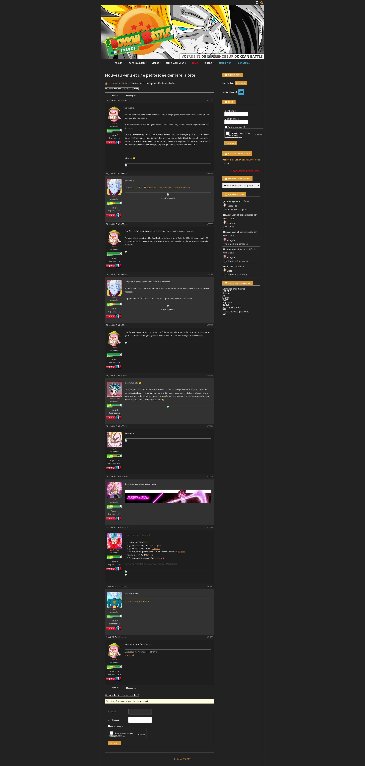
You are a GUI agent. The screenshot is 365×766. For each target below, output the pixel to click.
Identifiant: (112, 711)
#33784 (210, 476)
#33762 (210, 325)
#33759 (210, 224)
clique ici (181, 551)
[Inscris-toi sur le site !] (241, 82)
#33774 (210, 426)
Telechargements (176, 63)
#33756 (210, 101)
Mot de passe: (113, 720)
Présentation (123, 83)
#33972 (210, 527)
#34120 (210, 637)
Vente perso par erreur (233, 266)
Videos (155, 63)
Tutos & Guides (137, 63)
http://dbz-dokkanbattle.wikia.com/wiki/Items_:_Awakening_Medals (162, 187)
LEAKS (195, 63)
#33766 (210, 375)
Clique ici (144, 542)
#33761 (210, 274)
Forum (118, 63)
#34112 (210, 586)
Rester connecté (116, 726)
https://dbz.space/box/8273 (137, 601)
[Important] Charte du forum (236, 201)
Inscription (225, 63)
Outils (208, 63)
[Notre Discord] (257, 2)
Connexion (244, 63)
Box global (129, 655)
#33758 (210, 173)
